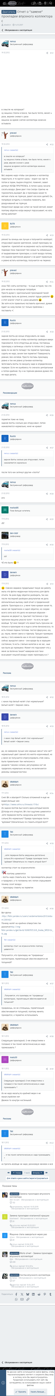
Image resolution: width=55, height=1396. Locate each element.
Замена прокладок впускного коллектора (30, 1195)
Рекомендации (10, 392)
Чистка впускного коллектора (35, 1275)
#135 (52, 843)
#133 (52, 726)
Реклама (7, 673)
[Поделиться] (47, 53)
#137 (52, 983)
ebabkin (7, 24)
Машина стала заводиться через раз (28, 1234)
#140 (52, 1142)
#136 (52, 908)
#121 (52, 53)
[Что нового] (45, 3)
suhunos (16, 1225)
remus (15, 1266)
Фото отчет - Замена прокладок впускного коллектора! (31, 1255)
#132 (52, 697)
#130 (52, 544)
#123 (52, 235)
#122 (52, 144)
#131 (52, 584)
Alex (11, 1259)
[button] (4, 3)
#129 (52, 519)
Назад (18, 1172)
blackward (14, 1218)
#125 (52, 331)
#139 (52, 1069)
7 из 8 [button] (26, 1172)
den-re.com (15, 1199)
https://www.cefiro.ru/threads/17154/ (21, 804)
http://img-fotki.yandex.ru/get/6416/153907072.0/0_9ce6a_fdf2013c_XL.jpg (27, 930)
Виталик (13, 1277)
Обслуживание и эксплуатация (35, 1199)
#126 (52, 415)
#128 (52, 493)
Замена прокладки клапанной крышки (29, 1215)
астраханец (17, 1207)
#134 (52, 793)
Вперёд (36, 1172)
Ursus (12, 1237)
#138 (52, 1036)
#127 (52, 447)
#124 (52, 281)
